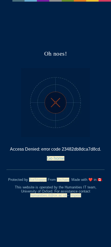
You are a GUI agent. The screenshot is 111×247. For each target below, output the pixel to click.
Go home (55, 158)
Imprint (75, 195)
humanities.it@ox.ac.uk (48, 195)
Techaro (63, 180)
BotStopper (38, 180)
